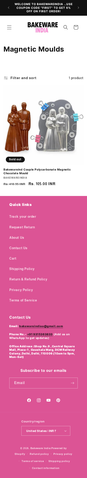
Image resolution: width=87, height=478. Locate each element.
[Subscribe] (72, 383)
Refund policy (39, 454)
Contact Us (18, 248)
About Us (16, 237)
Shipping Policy (22, 269)
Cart (12, 258)
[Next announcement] (78, 8)
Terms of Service (23, 300)
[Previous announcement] (8, 8)
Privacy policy (62, 454)
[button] (9, 27)
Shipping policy (59, 461)
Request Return (22, 227)
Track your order (22, 216)
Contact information (46, 468)
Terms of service (33, 461)
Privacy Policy (21, 290)
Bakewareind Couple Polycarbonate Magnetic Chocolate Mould (37, 171)
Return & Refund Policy (28, 279)
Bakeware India (40, 448)
